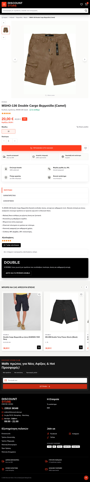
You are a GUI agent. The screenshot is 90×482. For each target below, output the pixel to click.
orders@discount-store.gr (13, 412)
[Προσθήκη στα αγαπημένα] (85, 148)
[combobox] (45, 10)
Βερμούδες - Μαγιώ (21, 17)
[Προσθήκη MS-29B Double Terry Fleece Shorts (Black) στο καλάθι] (81, 347)
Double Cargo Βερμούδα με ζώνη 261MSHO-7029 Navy (21, 338)
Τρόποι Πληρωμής (8, 441)
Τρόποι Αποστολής (8, 437)
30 (8, 131)
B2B (48, 408)
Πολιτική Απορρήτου (9, 452)
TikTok (52, 437)
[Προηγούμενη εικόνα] (4, 23)
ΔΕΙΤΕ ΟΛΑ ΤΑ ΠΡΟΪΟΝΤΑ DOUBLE (18, 273)
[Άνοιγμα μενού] (4, 4)
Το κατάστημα (52, 404)
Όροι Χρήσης (6, 448)
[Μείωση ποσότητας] (4, 141)
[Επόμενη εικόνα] (4, 37)
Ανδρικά (11, 17)
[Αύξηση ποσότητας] (15, 141)
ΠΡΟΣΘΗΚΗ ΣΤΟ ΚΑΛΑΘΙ (43, 148)
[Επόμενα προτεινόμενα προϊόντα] (86, 287)
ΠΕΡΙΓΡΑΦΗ (8, 190)
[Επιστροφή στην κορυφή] (86, 478)
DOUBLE (4, 102)
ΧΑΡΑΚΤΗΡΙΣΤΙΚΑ (9, 195)
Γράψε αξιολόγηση (12, 245)
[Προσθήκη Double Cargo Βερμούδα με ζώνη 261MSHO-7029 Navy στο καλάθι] (39, 347)
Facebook (53, 434)
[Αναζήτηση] (86, 10)
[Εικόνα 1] (6, 30)
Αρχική (5, 17)
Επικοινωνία (6, 433)
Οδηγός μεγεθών (83, 127)
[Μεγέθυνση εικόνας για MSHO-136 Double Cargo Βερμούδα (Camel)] (49, 59)
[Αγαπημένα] (81, 4)
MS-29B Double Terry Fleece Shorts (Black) (61, 337)
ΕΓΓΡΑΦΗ (43, 386)
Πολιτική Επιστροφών (9, 444)
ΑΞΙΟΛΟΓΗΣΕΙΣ (8, 201)
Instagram (75, 434)
